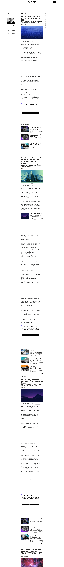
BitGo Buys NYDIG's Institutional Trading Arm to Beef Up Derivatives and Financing (36, 350)
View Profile (13, 33)
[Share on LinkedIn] (25, 41)
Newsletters (35, 4)
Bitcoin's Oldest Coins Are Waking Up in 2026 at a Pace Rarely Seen (36, 127)
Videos (32, 4)
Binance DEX (35, 55)
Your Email (24, 108)
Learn (30, 4)
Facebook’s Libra (35, 202)
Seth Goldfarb (25, 168)
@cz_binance (13, 32)
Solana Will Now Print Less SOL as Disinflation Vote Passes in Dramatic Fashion (36, 135)
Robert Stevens (25, 24)
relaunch (31, 456)
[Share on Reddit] (30, 41)
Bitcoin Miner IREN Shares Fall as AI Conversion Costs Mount (36, 366)
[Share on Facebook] (28, 41)
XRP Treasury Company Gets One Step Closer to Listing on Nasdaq (36, 358)
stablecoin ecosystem (28, 100)
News (27, 4)
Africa (30, 459)
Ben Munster (25, 387)
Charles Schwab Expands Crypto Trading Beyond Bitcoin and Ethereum (35, 144)
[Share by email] (27, 41)
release (26, 463)
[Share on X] (23, 41)
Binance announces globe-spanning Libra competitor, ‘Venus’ (36, 214)
